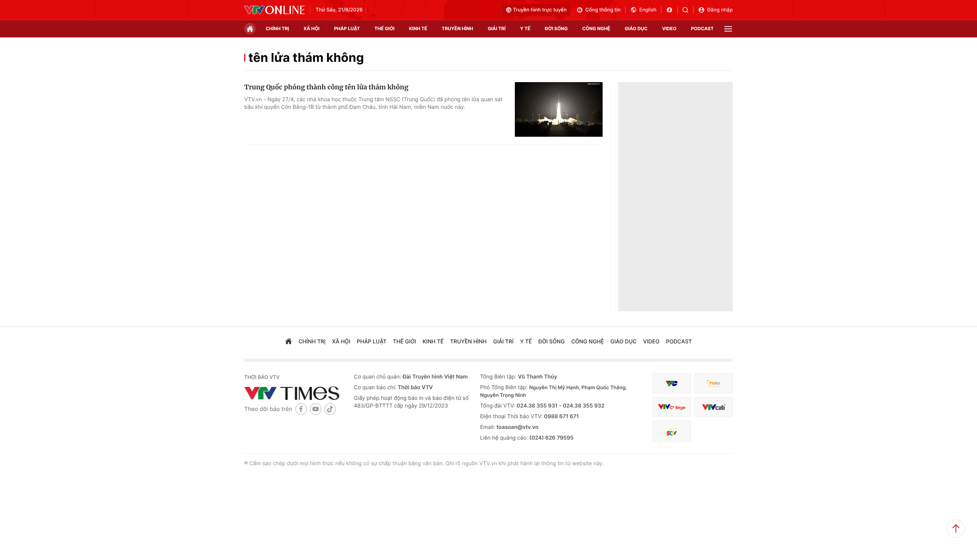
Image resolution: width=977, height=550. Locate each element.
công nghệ (596, 28)
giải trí (497, 28)
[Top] (955, 528)
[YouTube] (315, 409)
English (647, 10)
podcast (702, 28)
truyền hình (457, 28)
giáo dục (636, 28)
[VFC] (672, 383)
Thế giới (384, 28)
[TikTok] (330, 409)
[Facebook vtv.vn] (672, 9)
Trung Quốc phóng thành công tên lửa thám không (326, 87)
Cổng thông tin (603, 10)
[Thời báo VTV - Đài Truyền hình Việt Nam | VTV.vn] (274, 10)
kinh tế (418, 28)
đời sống (556, 28)
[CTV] (672, 407)
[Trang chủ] (250, 28)
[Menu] (728, 29)
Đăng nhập (720, 10)
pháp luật (347, 28)
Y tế (525, 28)
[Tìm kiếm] (687, 9)
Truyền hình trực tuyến (540, 10)
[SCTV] (672, 431)
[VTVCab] (714, 407)
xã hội (311, 28)
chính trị (277, 28)
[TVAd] (714, 383)
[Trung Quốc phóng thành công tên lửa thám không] (559, 109)
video (669, 28)
